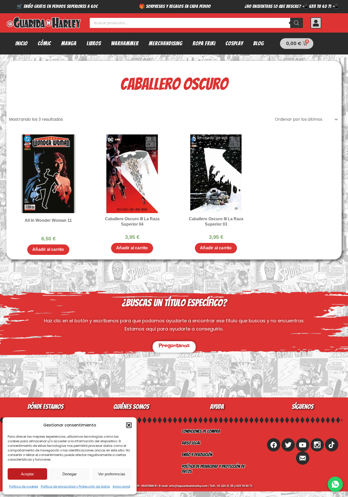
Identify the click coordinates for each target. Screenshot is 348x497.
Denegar (69, 474)
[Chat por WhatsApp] (335, 484)
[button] (128, 425)
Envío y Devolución (197, 454)
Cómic (44, 43)
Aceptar (27, 474)
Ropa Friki (204, 43)
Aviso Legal (121, 486)
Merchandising (165, 43)
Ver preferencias (111, 474)
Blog (258, 43)
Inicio (21, 43)
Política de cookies (23, 486)
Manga (68, 43)
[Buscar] (296, 23)
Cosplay (234, 43)
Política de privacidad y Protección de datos (75, 486)
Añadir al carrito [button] (48, 249)
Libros (94, 43)
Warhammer (125, 43)
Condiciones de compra (201, 431)
